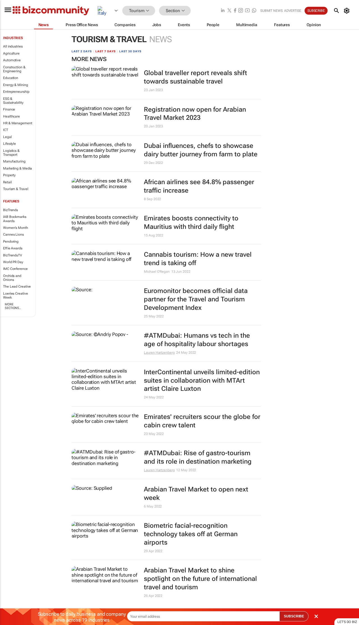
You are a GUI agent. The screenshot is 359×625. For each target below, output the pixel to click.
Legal (7, 137)
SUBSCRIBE (294, 616)
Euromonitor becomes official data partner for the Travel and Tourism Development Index (196, 299)
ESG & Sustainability (13, 101)
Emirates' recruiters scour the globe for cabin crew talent (202, 421)
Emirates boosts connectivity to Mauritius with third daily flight (191, 223)
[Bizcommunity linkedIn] (222, 11)
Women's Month (15, 228)
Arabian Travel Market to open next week (196, 494)
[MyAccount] (347, 10)
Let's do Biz (347, 622)
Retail (7, 182)
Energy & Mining (15, 85)
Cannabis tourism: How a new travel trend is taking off (198, 259)
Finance (9, 109)
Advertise (292, 10)
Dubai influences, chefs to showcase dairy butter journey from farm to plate (200, 150)
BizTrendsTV (12, 255)
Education (10, 78)
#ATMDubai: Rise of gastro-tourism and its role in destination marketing (198, 457)
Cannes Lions (13, 234)
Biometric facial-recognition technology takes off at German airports (191, 534)
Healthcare (11, 116)
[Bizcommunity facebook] (235, 11)
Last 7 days (105, 51)
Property (9, 175)
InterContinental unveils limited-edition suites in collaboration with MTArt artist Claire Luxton (202, 380)
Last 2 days (82, 51)
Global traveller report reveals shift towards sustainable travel (195, 77)
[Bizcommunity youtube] (247, 11)
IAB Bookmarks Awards (14, 219)
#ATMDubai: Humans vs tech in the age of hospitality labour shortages (197, 340)
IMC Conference (15, 269)
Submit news (271, 10)
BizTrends (10, 210)
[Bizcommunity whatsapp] (254, 11)
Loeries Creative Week (15, 295)
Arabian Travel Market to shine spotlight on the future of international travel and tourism (200, 579)
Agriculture (11, 53)
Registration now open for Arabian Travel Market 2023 (195, 114)
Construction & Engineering (14, 69)
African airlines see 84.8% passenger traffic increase (199, 186)
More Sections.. (13, 306)
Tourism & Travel (15, 189)
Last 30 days (130, 51)
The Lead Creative (17, 286)
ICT (5, 130)
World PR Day (13, 262)
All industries (13, 46)
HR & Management (17, 123)
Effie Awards (12, 248)
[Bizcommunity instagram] (240, 11)
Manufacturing (14, 161)
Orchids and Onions (12, 278)
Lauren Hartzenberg (159, 353)
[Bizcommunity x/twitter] (229, 11)
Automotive (12, 60)
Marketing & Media (17, 168)
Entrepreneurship (16, 92)
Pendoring (11, 241)
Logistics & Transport (11, 153)
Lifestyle (9, 144)
